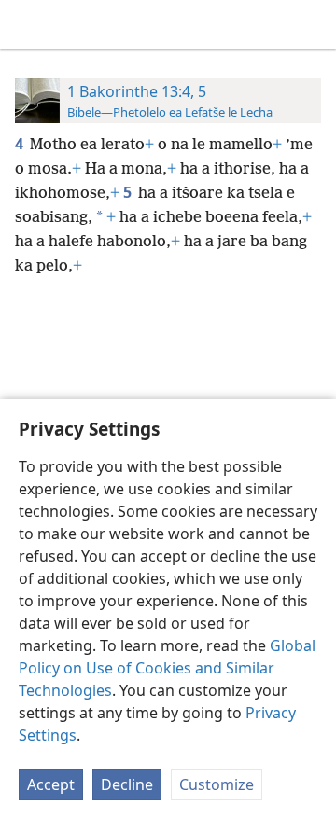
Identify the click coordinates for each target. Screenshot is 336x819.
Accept (51, 784)
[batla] (313, 24)
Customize (216, 784)
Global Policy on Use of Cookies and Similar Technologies (167, 668)
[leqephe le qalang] (28, 24)
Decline (127, 784)
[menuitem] (28, 24)
